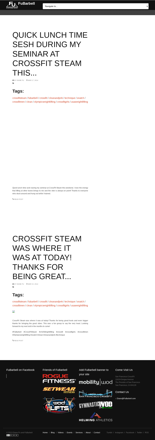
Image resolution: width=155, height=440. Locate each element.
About (88, 433)
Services (79, 433)
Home (45, 433)
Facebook (130, 433)
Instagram (119, 433)
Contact (97, 433)
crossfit (43, 98)
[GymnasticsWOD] (95, 408)
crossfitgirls (63, 102)
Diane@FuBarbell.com (126, 398)
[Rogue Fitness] (59, 382)
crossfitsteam (19, 98)
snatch (80, 98)
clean (29, 102)
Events (69, 433)
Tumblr (109, 433)
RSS (147, 433)
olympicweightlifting (44, 102)
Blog (53, 433)
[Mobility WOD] (95, 385)
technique (70, 98)
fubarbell (33, 98)
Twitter (139, 433)
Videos (61, 433)
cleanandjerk (56, 98)
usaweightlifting (79, 102)
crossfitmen (18, 102)
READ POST (18, 199)
